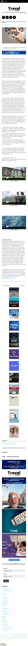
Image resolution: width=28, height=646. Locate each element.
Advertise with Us (4, 637)
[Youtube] (11, 640)
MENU (5, 1)
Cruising (3, 592)
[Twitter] (4, 639)
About (15, 637)
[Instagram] (6, 640)
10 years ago (6, 24)
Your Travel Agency (6, 630)
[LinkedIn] (9, 640)
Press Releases (5, 608)
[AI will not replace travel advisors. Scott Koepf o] (14, 496)
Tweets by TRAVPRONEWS (8, 443)
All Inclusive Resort (6, 588)
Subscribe (11, 637)
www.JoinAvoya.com (15, 274)
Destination (4, 594)
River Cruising (5, 612)
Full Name (5, 568)
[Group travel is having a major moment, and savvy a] (14, 521)
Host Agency (4, 600)
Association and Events (7, 590)
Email (4, 574)
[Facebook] (2, 640)
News (3, 606)
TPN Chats (4, 626)
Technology (4, 620)
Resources (4, 610)
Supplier (3, 616)
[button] (2, 1)
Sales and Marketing (6, 614)
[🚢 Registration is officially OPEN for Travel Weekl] (14, 472)
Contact (18, 637)
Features (4, 596)
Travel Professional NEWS (7, 628)
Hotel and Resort (5, 604)
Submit (6, 581)
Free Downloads (5, 598)
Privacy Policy (24, 637)
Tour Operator (5, 622)
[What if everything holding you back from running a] (14, 546)
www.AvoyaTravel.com (9, 278)
